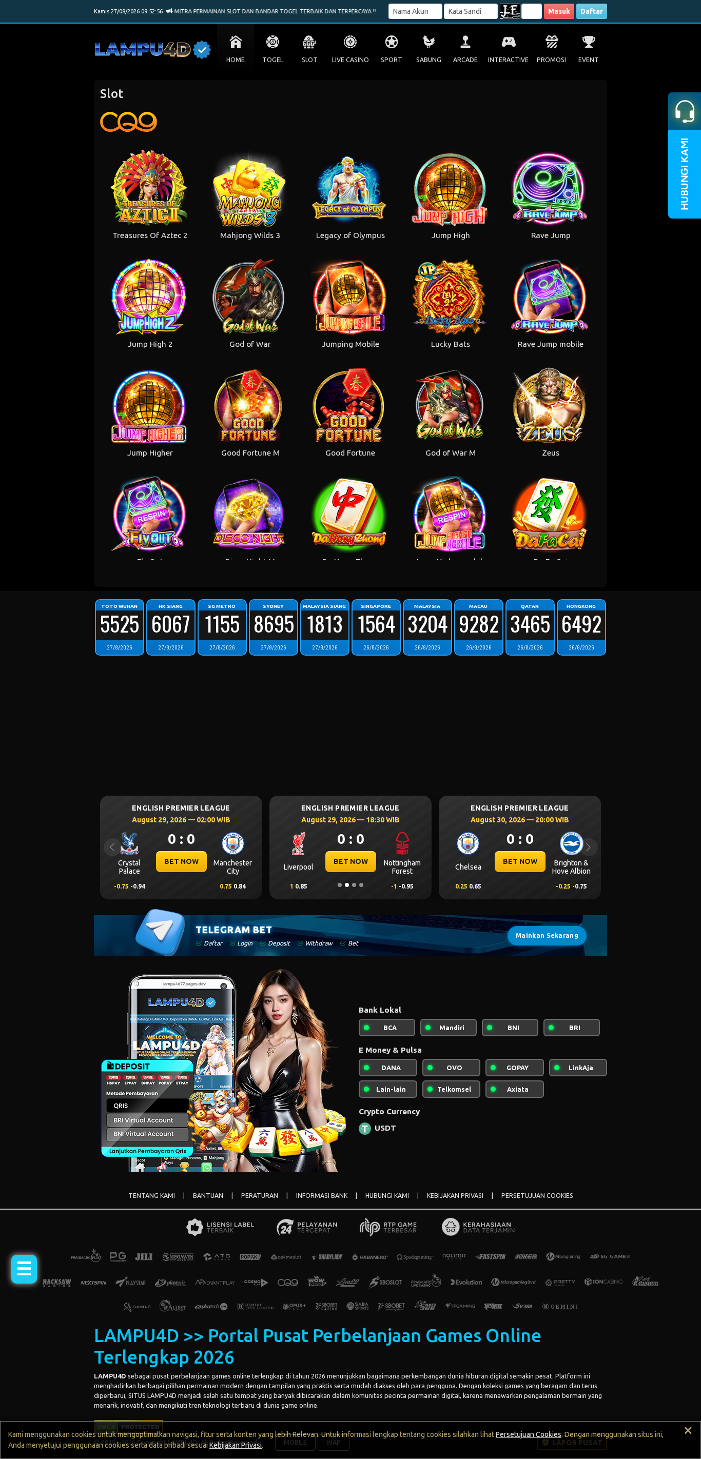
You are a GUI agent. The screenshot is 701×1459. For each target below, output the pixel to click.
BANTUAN (208, 1195)
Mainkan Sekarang (547, 935)
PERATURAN (259, 1195)
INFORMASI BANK (321, 1195)
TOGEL (272, 59)
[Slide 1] (340, 885)
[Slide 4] (361, 885)
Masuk (559, 11)
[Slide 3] (354, 885)
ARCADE (465, 59)
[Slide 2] (347, 885)
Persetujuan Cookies (528, 1434)
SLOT (310, 59)
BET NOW (181, 861)
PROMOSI (551, 59)
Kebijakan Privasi (235, 1445)
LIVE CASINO (350, 59)
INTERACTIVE (508, 59)
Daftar (591, 11)
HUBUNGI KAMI (387, 1195)
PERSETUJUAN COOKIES (537, 1195)
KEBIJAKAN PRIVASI (455, 1195)
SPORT (391, 59)
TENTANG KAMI (151, 1195)
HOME (235, 59)
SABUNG (428, 59)
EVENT (588, 59)
